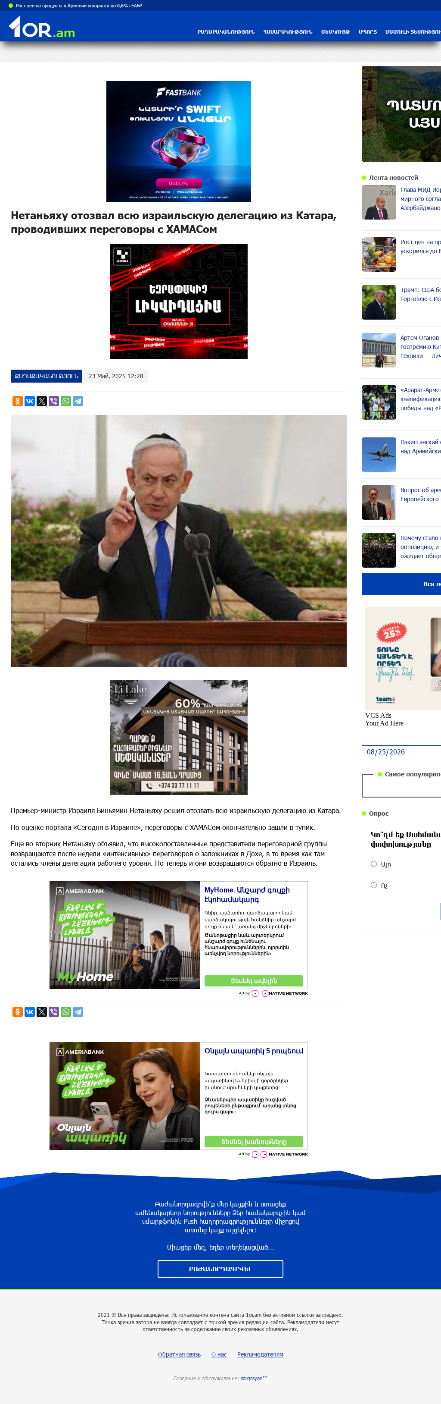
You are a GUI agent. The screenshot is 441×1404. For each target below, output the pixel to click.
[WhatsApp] (66, 401)
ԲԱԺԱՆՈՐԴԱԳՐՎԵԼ (220, 1268)
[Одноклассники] (17, 401)
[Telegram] (78, 401)
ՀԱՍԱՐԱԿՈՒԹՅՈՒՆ (288, 32)
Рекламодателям (260, 1354)
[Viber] (54, 401)
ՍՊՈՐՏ (368, 32)
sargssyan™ (254, 1378)
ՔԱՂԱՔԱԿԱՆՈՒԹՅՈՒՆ (226, 32)
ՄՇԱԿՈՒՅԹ (335, 32)
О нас (219, 1354)
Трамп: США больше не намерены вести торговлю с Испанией (83, 5)
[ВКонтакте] (30, 401)
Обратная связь (179, 1354)
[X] (42, 401)
